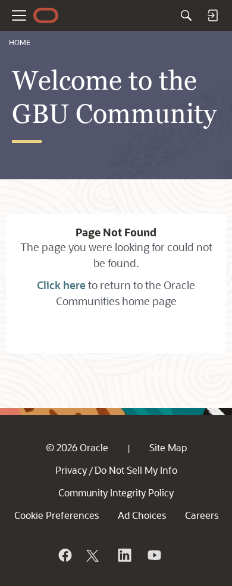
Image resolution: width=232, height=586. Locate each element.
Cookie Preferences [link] (56, 515)
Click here (61, 285)
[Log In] (212, 15)
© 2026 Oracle (77, 447)
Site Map (168, 447)
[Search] (186, 15)
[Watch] (153, 555)
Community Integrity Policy (116, 492)
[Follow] (94, 555)
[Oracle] (64, 555)
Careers (201, 515)
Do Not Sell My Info (136, 470)
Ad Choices (142, 515)
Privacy (71, 470)
